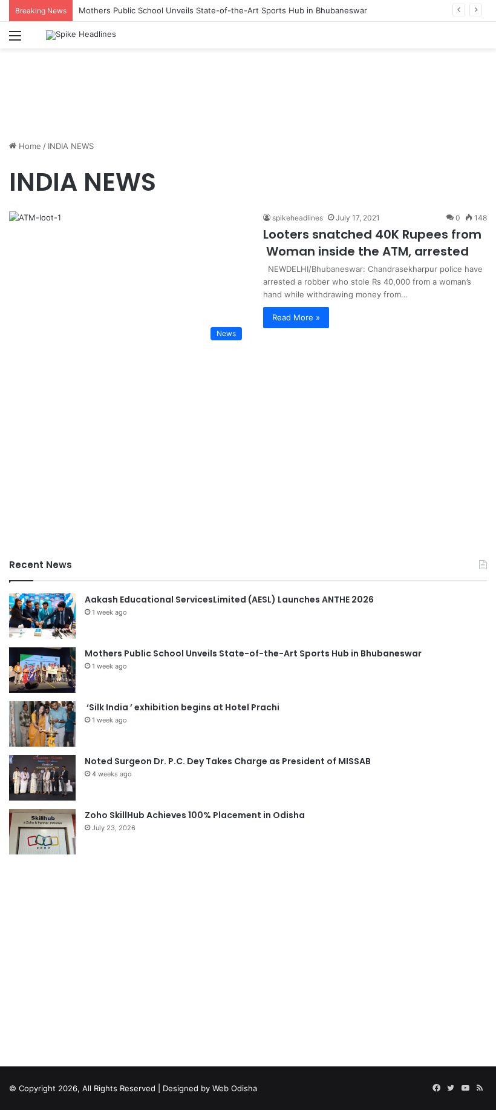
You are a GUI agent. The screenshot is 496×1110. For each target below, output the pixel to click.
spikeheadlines (297, 217)
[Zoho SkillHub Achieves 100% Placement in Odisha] (42, 831)
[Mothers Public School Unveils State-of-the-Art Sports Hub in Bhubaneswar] (42, 670)
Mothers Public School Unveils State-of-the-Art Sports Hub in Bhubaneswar (223, 10)
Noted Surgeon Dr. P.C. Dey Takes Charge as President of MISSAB (228, 761)
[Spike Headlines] (81, 35)
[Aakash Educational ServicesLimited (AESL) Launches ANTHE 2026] (42, 616)
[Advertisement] (248, 88)
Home (28, 146)
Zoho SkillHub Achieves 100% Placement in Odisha (195, 815)
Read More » (296, 317)
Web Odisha (234, 1088)
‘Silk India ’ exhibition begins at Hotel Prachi (182, 707)
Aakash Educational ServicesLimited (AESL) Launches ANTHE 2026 (229, 599)
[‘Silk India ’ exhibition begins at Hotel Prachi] (42, 724)
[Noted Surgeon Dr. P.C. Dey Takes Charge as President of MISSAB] (42, 778)
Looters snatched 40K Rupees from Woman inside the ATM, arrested (372, 243)
